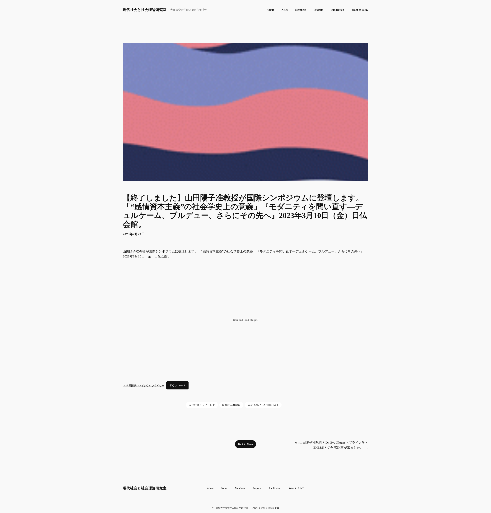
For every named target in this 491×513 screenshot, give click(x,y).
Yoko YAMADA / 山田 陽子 (263, 404)
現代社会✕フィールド (202, 404)
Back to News (245, 444)
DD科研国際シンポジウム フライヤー (143, 385)
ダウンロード (177, 385)
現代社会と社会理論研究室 (144, 10)
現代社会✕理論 (231, 404)
